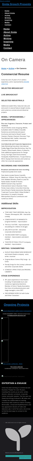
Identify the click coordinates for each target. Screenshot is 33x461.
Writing (8, 38)
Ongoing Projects (16, 304)
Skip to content (5, 1)
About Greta (10, 32)
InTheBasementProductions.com (16, 315)
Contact (8, 25)
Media (7, 45)
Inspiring (8, 41)
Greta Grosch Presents (16, 4)
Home (7, 29)
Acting (7, 35)
